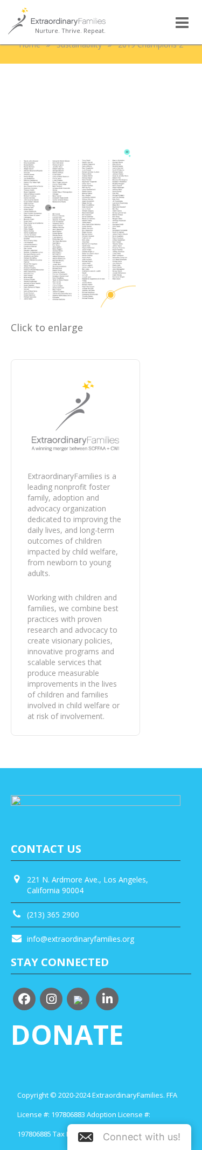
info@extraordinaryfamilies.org (80, 939)
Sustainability (79, 44)
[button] (129, 1137)
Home (29, 44)
